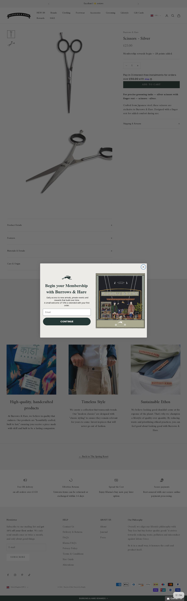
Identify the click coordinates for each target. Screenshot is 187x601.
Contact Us (175, 598)
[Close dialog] (143, 267)
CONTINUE (66, 321)
